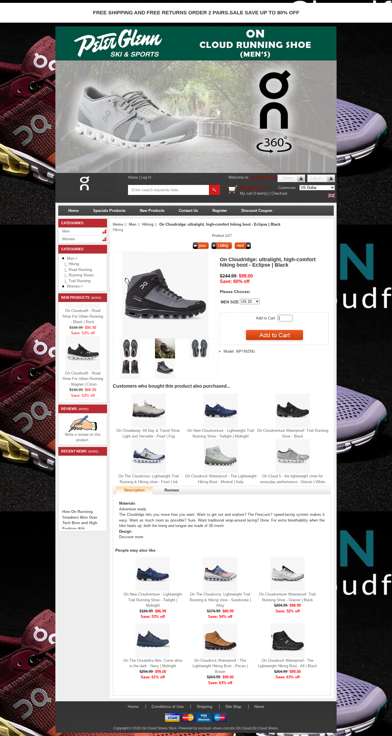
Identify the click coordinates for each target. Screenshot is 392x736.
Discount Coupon (256, 210)
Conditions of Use (168, 706)
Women (68, 239)
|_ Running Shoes (78, 275)
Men (65, 231)
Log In (146, 177)
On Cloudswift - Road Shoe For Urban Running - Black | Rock (82, 311)
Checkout (279, 193)
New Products (152, 210)
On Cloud (243, 728)
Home (133, 177)
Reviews (171, 490)
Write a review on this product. (83, 437)
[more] (95, 297)
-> (72, 258)
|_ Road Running (77, 270)
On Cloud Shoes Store (269, 177)
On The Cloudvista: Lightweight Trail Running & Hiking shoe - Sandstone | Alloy (220, 600)
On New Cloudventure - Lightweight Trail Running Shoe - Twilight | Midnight (153, 600)
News (259, 706)
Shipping (204, 706)
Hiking (148, 224)
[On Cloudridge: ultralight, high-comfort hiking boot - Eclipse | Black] (165, 337)
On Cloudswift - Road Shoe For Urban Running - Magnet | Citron (82, 373)
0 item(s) (261, 193)
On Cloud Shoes (265, 728)
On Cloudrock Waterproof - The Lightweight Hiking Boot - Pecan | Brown (220, 666)
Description (134, 490)
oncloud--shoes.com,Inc (217, 728)
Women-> (75, 286)
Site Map (233, 706)
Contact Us (188, 210)
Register (219, 210)
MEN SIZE (230, 302)
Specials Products (109, 210)
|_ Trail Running (76, 281)
